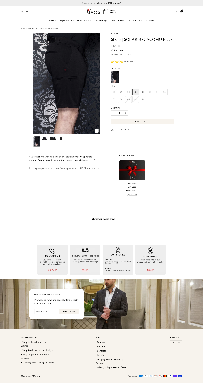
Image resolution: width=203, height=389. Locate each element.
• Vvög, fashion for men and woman (34, 344)
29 (121, 92)
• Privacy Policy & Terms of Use (111, 367)
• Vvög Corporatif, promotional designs (36, 356)
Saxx (112, 20)
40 (128, 99)
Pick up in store (91, 168)
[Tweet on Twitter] (125, 130)
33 (150, 92)
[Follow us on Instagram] (179, 343)
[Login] (176, 11)
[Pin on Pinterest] (121, 130)
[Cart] (181, 11)
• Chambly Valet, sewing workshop (38, 362)
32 (143, 92)
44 (143, 99)
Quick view (132, 194)
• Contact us (102, 350)
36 (114, 99)
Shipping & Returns (42, 168)
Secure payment (68, 168)
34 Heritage (101, 20)
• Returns (100, 342)
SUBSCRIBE (188, 211)
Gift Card (131, 20)
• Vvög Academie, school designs (37, 350)
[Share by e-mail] (128, 130)
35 (164, 92)
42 (135, 99)
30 (128, 92)
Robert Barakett (84, 20)
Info (141, 20)
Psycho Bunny (67, 20)
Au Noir (52, 20)
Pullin (121, 20)
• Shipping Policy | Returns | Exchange (109, 361)
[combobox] (40, 11)
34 (157, 92)
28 (114, 92)
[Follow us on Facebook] (173, 343)
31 (135, 92)
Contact (150, 20)
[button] (117, 61)
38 (121, 99)
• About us (101, 346)
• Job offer (100, 355)
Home (24, 28)
